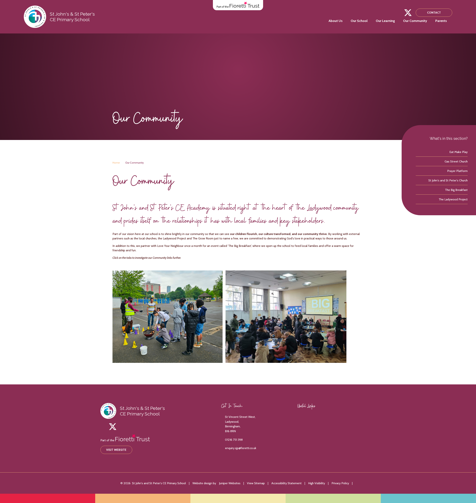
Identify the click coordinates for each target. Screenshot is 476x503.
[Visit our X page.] (408, 13)
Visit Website (116, 450)
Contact (434, 12)
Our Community (134, 162)
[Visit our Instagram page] (400, 13)
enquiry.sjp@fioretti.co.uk (240, 448)
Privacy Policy (340, 483)
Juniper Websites (229, 483)
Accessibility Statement (286, 483)
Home (116, 162)
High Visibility (316, 483)
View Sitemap (256, 483)
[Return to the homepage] (35, 17)
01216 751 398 (234, 439)
